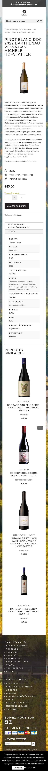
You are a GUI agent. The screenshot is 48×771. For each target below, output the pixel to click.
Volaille (26, 289)
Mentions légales (17, 706)
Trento (18, 242)
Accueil (7, 29)
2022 (11, 266)
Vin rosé (11, 655)
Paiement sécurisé (17, 703)
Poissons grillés (15, 287)
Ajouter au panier (16, 206)
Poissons (32, 284)
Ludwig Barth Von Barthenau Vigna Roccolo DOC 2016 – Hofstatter (24, 542)
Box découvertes (16, 646)
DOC (11, 258)
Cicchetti (12, 671)
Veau (34, 287)
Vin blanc (11, 652)
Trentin (12, 242)
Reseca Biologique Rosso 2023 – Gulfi (24, 474)
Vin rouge (14, 29)
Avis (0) (11, 231)
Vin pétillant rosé (17, 662)
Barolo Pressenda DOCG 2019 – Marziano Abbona (24, 611)
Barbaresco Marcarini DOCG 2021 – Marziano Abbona (24, 408)
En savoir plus (30, 767)
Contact (11, 693)
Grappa (10, 665)
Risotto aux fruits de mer (18, 284)
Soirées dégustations (19, 687)
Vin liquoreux (14, 668)
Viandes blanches (16, 289)
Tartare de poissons (17, 282)
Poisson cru (26, 287)
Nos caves (12, 684)
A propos (11, 690)
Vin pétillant (14, 659)
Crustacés (29, 282)
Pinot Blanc (13, 250)
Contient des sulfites (17, 305)
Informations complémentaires (18, 225)
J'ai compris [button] (18, 768)
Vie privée (12, 709)
